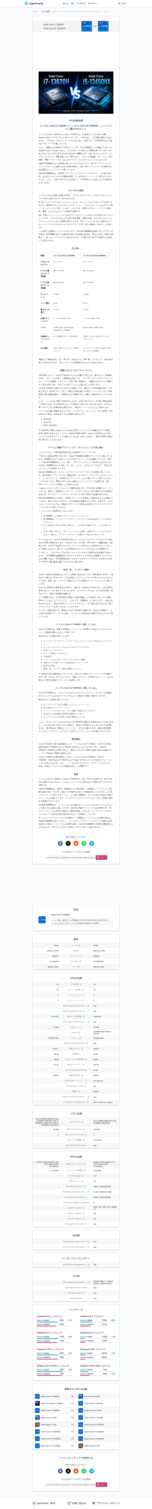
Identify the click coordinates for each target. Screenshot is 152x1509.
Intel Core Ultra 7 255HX (52, 1403)
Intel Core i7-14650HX (94, 1438)
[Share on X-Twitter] (68, 843)
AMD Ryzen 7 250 (48, 1424)
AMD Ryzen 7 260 (92, 1446)
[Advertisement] (76, 51)
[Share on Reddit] (76, 843)
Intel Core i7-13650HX (51, 1431)
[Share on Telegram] (91, 843)
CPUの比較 (45, 11)
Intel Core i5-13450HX (94, 1424)
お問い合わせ (79, 1503)
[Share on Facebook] (60, 843)
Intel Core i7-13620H (60, 914)
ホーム (65, 3)
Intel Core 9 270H (92, 1396)
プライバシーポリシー (108, 1503)
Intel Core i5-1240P (92, 1410)
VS (72, 1396)
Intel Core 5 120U (49, 1417)
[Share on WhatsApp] (83, 843)
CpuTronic (36, 3)
